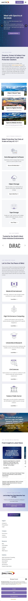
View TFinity (13, 222)
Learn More (13, 299)
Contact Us (4, 523)
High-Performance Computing (8, 557)
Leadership (4, 537)
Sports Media (5, 561)
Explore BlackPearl (13, 193)
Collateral (4, 547)
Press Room (4, 533)
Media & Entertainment (7, 559)
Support (4, 520)
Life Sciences (5, 564)
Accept (14, 589)
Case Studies (5, 545)
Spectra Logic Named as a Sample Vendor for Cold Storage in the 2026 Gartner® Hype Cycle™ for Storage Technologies (11, 463)
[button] (26, 579)
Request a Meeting (14, 33)
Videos (3, 549)
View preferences (14, 596)
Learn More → (6, 467)
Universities (4, 562)
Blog (3, 543)
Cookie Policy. (18, 584)
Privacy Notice (13, 599)
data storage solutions (17, 65)
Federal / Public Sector (7, 566)
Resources (4, 541)
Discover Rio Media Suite (13, 165)
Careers (3, 535)
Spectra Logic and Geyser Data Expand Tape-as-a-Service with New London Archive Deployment (13, 474)
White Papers (5, 550)
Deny (14, 592)
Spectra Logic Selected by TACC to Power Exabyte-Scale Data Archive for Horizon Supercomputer (12, 483)
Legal (3, 526)
